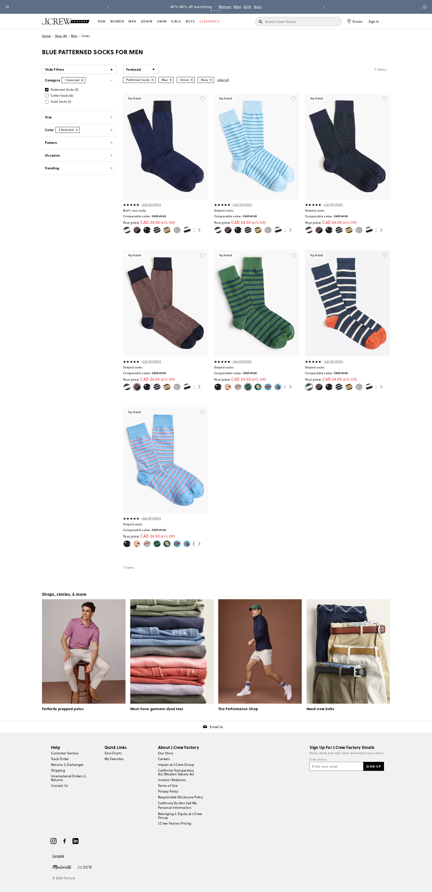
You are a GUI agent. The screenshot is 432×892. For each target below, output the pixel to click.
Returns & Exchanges (67, 764)
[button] (141, 69)
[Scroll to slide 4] (220, 10)
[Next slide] (324, 7)
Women (224, 7)
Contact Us (59, 785)
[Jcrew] (84, 867)
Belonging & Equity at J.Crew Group (180, 816)
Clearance (210, 21)
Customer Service (64, 753)
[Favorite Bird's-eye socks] (202, 98)
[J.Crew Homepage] (66, 21)
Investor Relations (172, 780)
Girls (248, 7)
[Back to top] (423, 883)
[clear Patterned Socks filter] (152, 80)
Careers (164, 759)
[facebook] (64, 841)
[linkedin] (75, 841)
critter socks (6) (62, 95)
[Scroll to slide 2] (214, 10)
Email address (318, 759)
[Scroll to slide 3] (217, 10)
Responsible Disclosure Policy (180, 797)
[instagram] (53, 841)
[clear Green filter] (191, 80)
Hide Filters (54, 69)
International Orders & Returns (68, 778)
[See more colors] (197, 230)
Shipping (58, 770)
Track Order (60, 759)
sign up (373, 766)
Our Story (165, 753)
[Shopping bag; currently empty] (387, 21)
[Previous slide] (108, 7)
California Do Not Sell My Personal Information (177, 805)
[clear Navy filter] (211, 80)
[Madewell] (61, 867)
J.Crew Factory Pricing (174, 823)
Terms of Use (168, 785)
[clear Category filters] (82, 80)
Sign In (373, 21)
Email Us (216, 727)
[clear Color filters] (77, 130)
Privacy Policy (168, 791)
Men (237, 7)
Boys (258, 7)
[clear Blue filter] (171, 80)
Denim (147, 21)
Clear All (223, 80)
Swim (161, 21)
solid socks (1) (61, 101)
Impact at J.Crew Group (176, 764)
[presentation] (131, 205)
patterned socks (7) (64, 89)
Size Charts (113, 753)
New (102, 21)
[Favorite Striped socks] (293, 98)
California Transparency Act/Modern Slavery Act (176, 772)
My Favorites (114, 759)
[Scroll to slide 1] (211, 10)
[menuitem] (102, 21)
